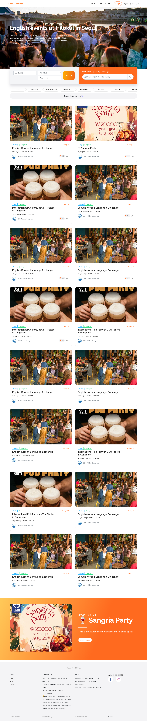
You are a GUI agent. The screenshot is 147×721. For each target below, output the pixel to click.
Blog (11, 681)
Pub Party (101, 89)
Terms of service (15, 717)
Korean (117, 89)
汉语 (137, 4)
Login (117, 3)
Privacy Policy (47, 717)
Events (106, 4)
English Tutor (84, 89)
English (126, 4)
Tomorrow (34, 89)
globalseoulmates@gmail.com (52, 690)
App (100, 4)
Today (18, 89)
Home (94, 4)
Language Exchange (51, 89)
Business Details (81, 717)
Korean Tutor (68, 89)
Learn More (85, 640)
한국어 (132, 4)
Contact (12, 684)
